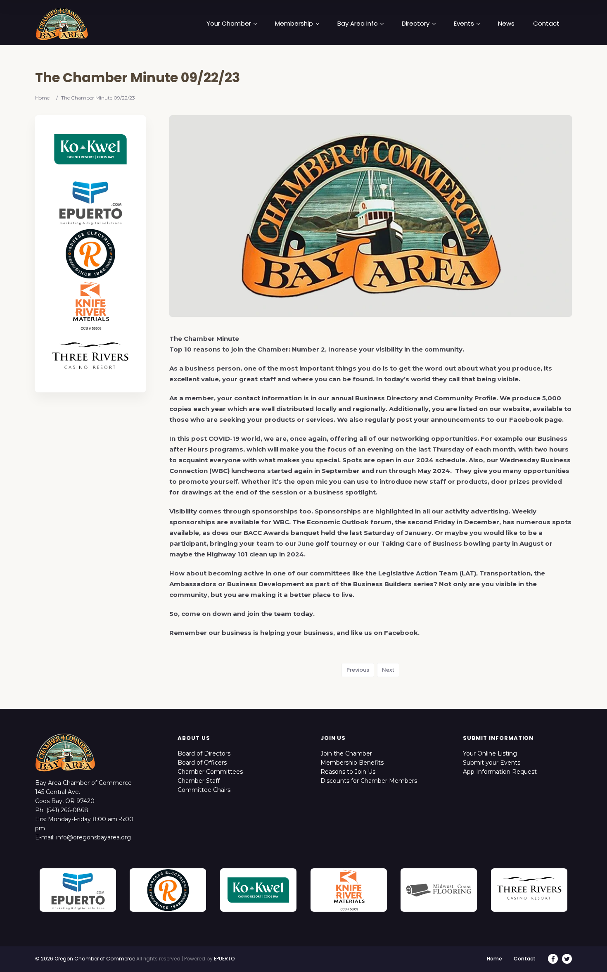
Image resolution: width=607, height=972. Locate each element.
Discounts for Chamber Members (368, 780)
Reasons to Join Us (347, 771)
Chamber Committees (210, 771)
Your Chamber (228, 23)
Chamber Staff (199, 780)
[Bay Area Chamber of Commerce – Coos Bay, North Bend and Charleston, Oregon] (62, 23)
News (506, 23)
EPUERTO (224, 958)
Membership (294, 23)
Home (42, 98)
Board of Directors (204, 753)
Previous (357, 670)
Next (388, 670)
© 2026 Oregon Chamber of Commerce (85, 958)
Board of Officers (202, 762)
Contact (546, 23)
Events (464, 23)
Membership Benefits (352, 762)
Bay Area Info (357, 23)
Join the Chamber (346, 753)
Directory (415, 23)
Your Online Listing (490, 753)
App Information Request (500, 771)
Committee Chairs (204, 790)
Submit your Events (491, 762)
